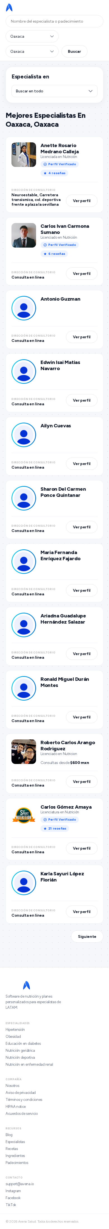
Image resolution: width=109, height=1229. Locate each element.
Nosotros (12, 1086)
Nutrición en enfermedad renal (29, 1064)
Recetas (12, 1149)
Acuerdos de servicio (22, 1113)
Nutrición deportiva (20, 1057)
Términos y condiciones (24, 1100)
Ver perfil (82, 200)
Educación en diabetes (23, 1043)
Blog (9, 1135)
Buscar (74, 51)
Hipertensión (15, 1029)
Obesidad (13, 1036)
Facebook (13, 1198)
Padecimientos (17, 1163)
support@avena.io (20, 1184)
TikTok (11, 1205)
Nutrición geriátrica (20, 1050)
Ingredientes (15, 1156)
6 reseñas (56, 254)
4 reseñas (56, 173)
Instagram (13, 1191)
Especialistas (15, 1142)
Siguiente (87, 936)
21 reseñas (57, 828)
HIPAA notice (16, 1107)
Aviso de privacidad (21, 1093)
